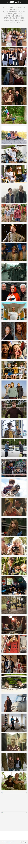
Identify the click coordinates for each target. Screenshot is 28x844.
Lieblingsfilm (14, 2)
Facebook (23, 842)
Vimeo (25, 842)
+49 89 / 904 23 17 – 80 (8, 842)
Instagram (21, 842)
